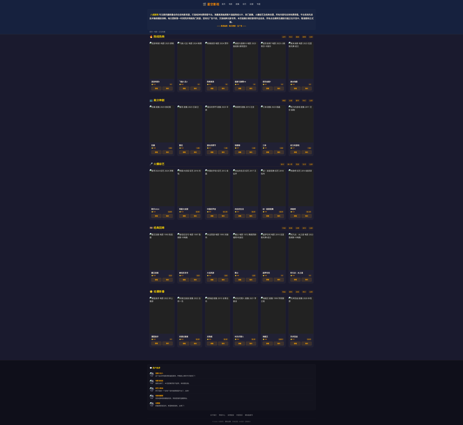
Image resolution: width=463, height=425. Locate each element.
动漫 (251, 4)
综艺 (244, 4)
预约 (167, 89)
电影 (230, 4)
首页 (223, 4)
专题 (258, 4)
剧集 (237, 4)
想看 (156, 89)
